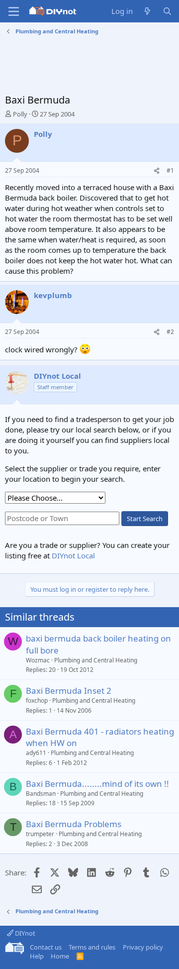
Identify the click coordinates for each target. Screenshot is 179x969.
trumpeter (40, 834)
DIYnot (24, 933)
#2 (170, 331)
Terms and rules (92, 947)
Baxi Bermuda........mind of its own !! (97, 783)
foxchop (37, 700)
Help (37, 956)
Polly (20, 113)
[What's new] (147, 11)
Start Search (145, 518)
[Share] (156, 171)
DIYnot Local (73, 555)
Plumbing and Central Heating (95, 660)
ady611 (36, 753)
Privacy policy (143, 947)
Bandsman (41, 793)
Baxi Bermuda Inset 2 (68, 690)
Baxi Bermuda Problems (73, 824)
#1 (170, 170)
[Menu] (13, 11)
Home (60, 956)
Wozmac (38, 660)
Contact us (46, 947)
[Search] (167, 11)
